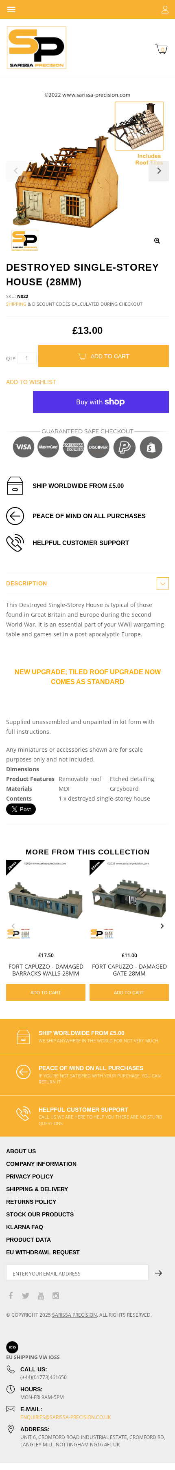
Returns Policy (31, 1202)
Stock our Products (40, 1214)
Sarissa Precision (74, 1314)
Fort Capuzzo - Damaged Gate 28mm (129, 969)
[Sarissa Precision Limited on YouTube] (40, 1296)
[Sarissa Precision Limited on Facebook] (10, 1296)
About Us (21, 1151)
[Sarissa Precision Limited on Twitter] (25, 1296)
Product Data (28, 1239)
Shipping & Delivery (37, 1189)
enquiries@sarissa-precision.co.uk (65, 1417)
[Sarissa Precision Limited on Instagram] (55, 1296)
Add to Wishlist (31, 382)
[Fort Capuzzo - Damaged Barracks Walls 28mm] (45, 899)
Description (26, 583)
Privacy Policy (29, 1176)
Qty (10, 358)
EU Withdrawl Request (43, 1252)
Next (162, 926)
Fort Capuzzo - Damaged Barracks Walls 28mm (46, 969)
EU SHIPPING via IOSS (33, 1357)
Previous (13, 926)
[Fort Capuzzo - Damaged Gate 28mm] (129, 899)
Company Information (41, 1164)
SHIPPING (16, 304)
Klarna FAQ (24, 1227)
